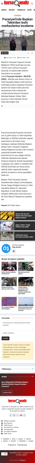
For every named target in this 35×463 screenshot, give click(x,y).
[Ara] (32, 4)
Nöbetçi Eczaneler (9, 421)
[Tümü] (32, 369)
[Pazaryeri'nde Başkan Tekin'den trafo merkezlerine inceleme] (17, 40)
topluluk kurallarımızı (19, 345)
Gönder (5, 338)
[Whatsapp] (24, 415)
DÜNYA (20, 439)
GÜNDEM (17, 15)
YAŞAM (30, 441)
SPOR (29, 10)
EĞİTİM (28, 439)
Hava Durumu (8, 423)
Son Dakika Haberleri (10, 431)
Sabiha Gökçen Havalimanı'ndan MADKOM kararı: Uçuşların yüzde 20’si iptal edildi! (24, 290)
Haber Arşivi (7, 433)
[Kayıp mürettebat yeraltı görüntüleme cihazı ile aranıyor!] (25, 301)
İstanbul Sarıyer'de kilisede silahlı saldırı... (8, 288)
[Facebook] (10, 415)
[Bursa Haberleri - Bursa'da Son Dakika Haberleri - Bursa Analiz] (16, 3)
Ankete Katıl (7, 392)
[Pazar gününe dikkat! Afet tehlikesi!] (9, 301)
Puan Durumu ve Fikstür (11, 427)
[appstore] (12, 445)
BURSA (3, 10)
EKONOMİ (22, 441)
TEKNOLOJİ (21, 10)
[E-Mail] (13, 251)
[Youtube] (20, 415)
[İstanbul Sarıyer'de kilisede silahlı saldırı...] (9, 281)
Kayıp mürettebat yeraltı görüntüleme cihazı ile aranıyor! (25, 308)
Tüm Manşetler (8, 429)
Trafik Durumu (8, 425)
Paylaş (6, 53)
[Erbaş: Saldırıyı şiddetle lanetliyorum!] (9, 266)
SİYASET (12, 10)
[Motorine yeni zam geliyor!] (25, 266)
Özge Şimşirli (16, 247)
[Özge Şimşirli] (6, 248)
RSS (5, 454)
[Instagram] (17, 415)
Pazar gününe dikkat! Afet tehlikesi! (8, 308)
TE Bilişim (22, 460)
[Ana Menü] (2, 4)
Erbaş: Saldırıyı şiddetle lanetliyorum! (9, 273)
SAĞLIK (5, 441)
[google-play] (22, 445)
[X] (14, 415)
